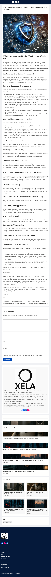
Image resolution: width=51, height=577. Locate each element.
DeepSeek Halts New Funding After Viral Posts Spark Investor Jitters (19, 449)
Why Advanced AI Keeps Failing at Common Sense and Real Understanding (20, 438)
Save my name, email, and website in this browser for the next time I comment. (23, 355)
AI (3, 522)
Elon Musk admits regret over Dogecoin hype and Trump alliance (18, 471)
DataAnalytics (8, 522)
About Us (3, 552)
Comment (5, 317)
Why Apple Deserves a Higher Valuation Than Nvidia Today (17, 427)
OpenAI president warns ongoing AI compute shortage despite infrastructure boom (23, 460)
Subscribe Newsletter (5, 556)
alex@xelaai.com (5, 567)
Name (4, 334)
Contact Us (3, 558)
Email (4, 341)
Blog (2, 554)
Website (5, 348)
